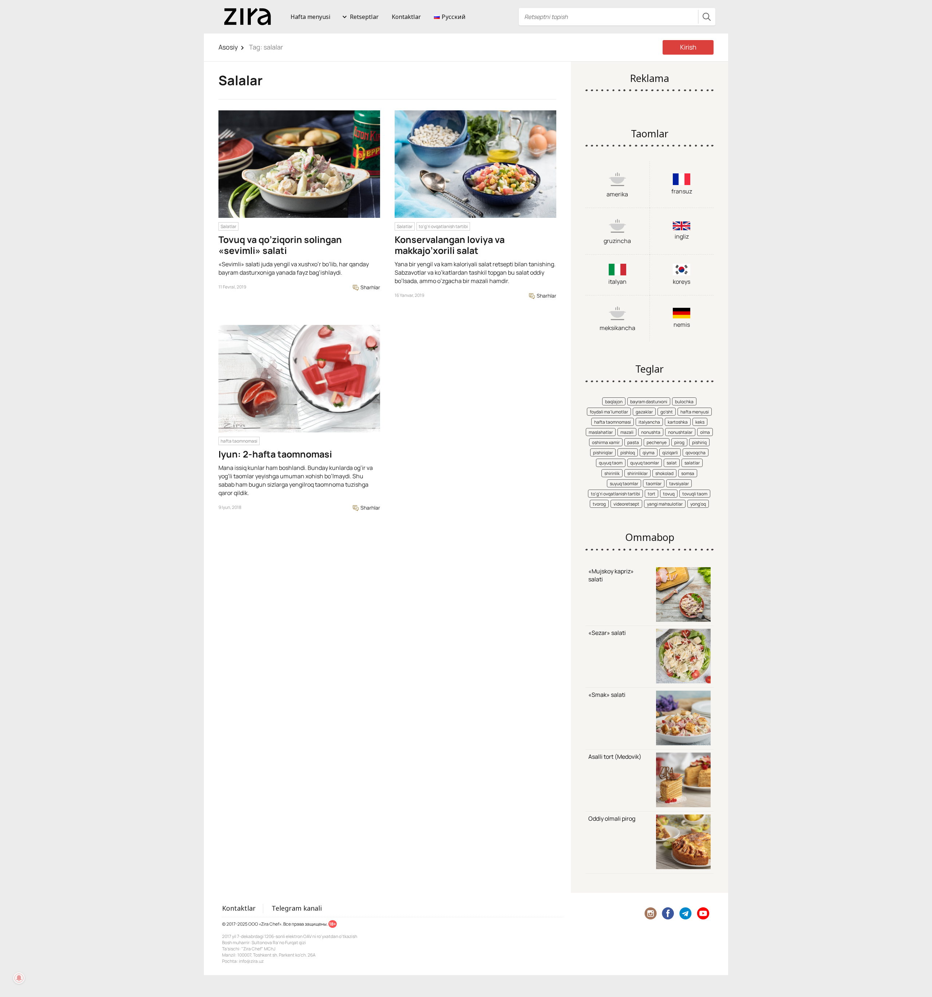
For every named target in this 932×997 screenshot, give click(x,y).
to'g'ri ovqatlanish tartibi (443, 226)
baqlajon (614, 402)
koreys (681, 282)
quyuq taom (611, 463)
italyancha (649, 422)
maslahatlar (601, 432)
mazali (626, 432)
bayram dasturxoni (648, 402)
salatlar (692, 463)
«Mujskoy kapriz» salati (611, 575)
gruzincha (617, 241)
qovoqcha (696, 453)
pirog (679, 442)
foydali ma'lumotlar (609, 412)
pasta (633, 442)
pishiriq (699, 442)
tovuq (669, 494)
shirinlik (612, 473)
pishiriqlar (603, 453)
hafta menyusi (694, 412)
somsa (687, 473)
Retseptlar (364, 17)
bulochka (684, 402)
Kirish (688, 47)
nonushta (650, 432)
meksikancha (617, 328)
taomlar (654, 483)
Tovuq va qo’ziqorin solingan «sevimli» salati (280, 245)
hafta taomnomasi (239, 441)
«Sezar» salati (607, 633)
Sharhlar (369, 287)
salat (672, 463)
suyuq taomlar (624, 483)
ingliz (682, 236)
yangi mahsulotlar (665, 504)
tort (651, 494)
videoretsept (626, 504)
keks (699, 422)
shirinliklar (637, 473)
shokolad (664, 473)
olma (705, 432)
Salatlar (228, 226)
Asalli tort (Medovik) (614, 757)
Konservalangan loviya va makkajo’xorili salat (450, 245)
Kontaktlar (406, 17)
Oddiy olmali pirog (611, 819)
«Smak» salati (606, 695)
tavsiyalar (679, 483)
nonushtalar (680, 432)
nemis (682, 325)
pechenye (657, 442)
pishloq (627, 453)
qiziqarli (670, 453)
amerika (617, 194)
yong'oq (698, 504)
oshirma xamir (606, 442)
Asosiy (228, 47)
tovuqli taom (694, 494)
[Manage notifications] (19, 978)
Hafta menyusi (311, 17)
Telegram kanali (297, 908)
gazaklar (644, 412)
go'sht (666, 412)
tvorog (599, 504)
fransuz (681, 191)
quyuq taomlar (644, 463)
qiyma (649, 453)
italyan (617, 282)
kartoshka (678, 422)
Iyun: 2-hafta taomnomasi (275, 454)
